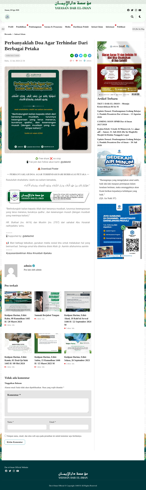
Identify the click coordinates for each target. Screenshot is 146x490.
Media (67, 27)
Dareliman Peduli (81, 27)
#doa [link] (29, 253)
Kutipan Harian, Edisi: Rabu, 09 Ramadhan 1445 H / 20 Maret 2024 (17, 318)
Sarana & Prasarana (53, 27)
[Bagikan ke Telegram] (89, 55)
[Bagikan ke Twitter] (81, 55)
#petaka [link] (47, 253)
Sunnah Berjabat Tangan (47, 315)
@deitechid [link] (28, 236)
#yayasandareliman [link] (16, 253)
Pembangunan (35, 27)
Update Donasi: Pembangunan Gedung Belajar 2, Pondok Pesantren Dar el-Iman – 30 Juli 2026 (119, 142)
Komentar (14, 394)
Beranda (8, 34)
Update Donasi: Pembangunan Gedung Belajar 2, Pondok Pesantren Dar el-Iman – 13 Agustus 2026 (119, 114)
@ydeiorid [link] (66, 162)
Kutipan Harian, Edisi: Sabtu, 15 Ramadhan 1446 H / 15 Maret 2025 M (47, 360)
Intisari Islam (97, 27)
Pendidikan (21, 27)
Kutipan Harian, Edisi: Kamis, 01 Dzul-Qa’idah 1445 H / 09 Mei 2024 (16, 360)
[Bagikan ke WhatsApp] (85, 55)
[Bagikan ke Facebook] (76, 55)
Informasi (110, 27)
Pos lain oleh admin (32, 270)
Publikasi (121, 27)
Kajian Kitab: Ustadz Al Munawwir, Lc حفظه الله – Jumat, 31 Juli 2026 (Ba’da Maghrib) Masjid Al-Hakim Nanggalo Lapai (118, 132)
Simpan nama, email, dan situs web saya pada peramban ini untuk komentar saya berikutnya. (44, 436)
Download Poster (49, 168)
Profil (10, 27)
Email (52, 422)
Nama (10, 422)
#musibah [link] (38, 253)
